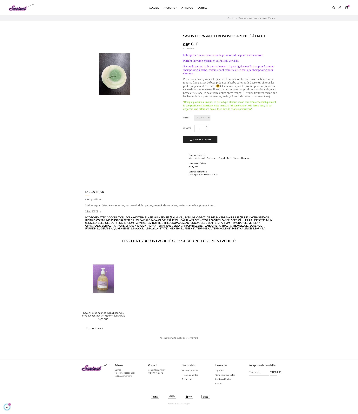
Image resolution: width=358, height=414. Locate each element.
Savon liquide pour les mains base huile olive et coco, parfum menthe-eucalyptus (103, 314)
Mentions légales (223, 379)
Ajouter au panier (201, 139)
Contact (218, 384)
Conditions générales (225, 375)
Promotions (187, 379)
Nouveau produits (190, 371)
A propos (219, 371)
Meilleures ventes (190, 375)
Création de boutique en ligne (179, 403)
